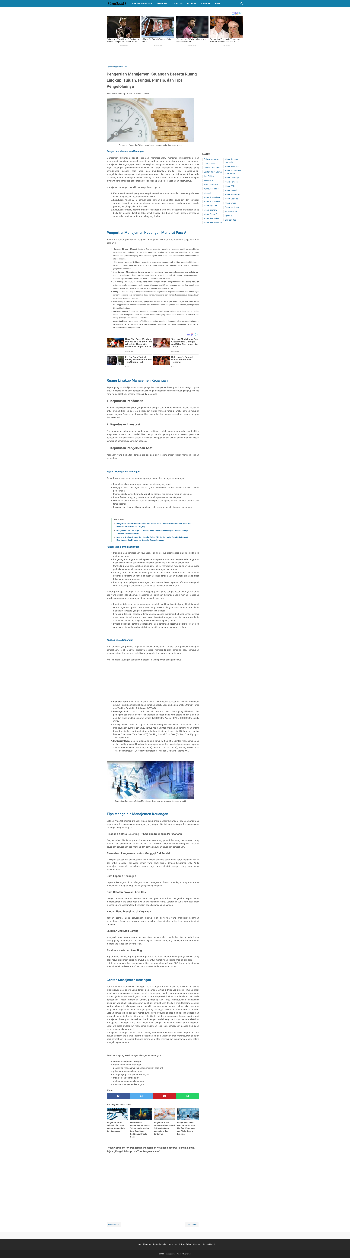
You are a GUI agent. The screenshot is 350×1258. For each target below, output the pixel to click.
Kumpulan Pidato (211, 189)
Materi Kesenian (232, 166)
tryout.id (228, 216)
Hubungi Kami (208, 1244)
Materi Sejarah (231, 190)
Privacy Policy (185, 1244)
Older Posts (192, 1224)
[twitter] (141, 1096)
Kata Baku (208, 180)
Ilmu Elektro (209, 176)
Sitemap (196, 1244)
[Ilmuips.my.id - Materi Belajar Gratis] (117, 3)
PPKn (218, 3)
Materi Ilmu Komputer (213, 223)
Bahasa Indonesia (142, 3)
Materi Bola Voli (210, 206)
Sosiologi (177, 3)
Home (138, 1244)
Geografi (162, 3)
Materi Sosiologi (231, 199)
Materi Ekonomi (210, 210)
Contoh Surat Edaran (213, 172)
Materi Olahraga (232, 177)
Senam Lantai (231, 211)
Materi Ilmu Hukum (212, 218)
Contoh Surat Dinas (212, 168)
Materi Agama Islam (212, 197)
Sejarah (206, 3)
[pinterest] (164, 1096)
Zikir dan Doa (230, 220)
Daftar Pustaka (159, 1244)
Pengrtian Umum (232, 207)
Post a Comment (143, 93)
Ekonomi (192, 3)
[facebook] (118, 1096)
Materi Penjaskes (232, 182)
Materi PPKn (230, 186)
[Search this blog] (241, 3)
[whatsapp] (187, 1096)
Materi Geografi (210, 214)
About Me (147, 1244)
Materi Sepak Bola (232, 194)
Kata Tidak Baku (211, 184)
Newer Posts (113, 1224)
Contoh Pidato (210, 163)
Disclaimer (172, 1244)
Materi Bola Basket (212, 201)
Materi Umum (230, 203)
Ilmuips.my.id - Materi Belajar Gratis (178, 1254)
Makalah (207, 193)
